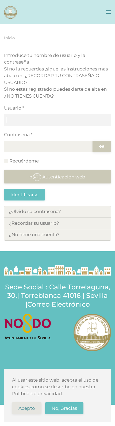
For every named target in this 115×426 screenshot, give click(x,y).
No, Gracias (64, 408)
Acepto (26, 408)
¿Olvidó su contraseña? (35, 211)
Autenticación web (63, 176)
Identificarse (24, 194)
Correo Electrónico (58, 304)
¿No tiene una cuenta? (34, 234)
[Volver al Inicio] (10, 12)
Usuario (14, 108)
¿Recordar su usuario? (34, 223)
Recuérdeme (24, 161)
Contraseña (18, 134)
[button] (108, 12)
